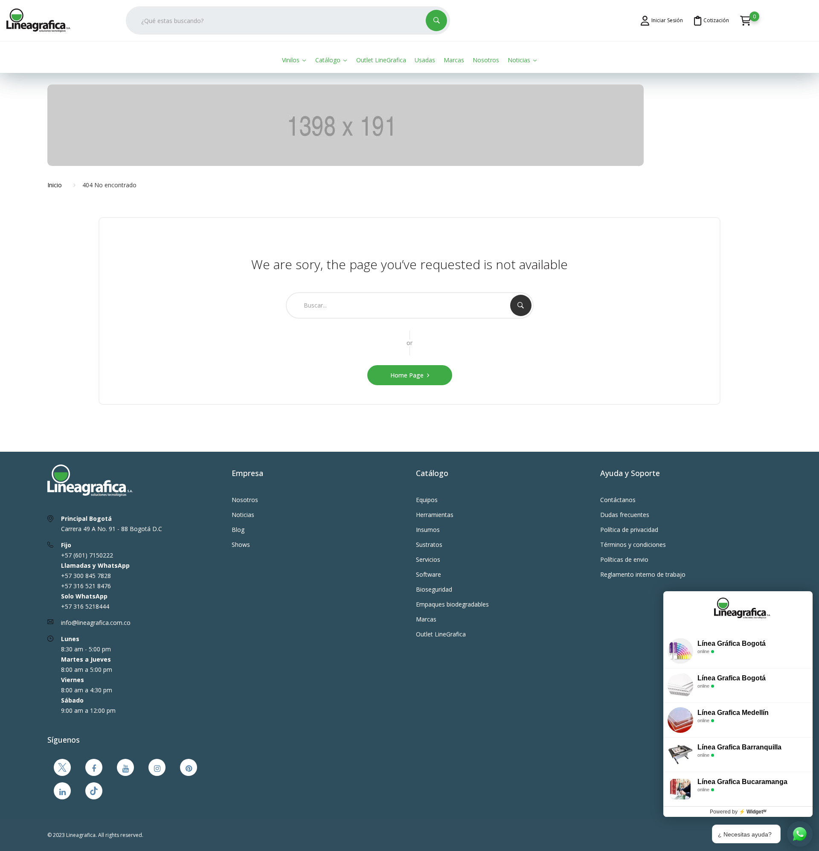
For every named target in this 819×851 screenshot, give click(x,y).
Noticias (243, 515)
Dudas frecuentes (624, 515)
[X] (62, 767)
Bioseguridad (434, 589)
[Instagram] (157, 767)
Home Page (407, 375)
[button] (745, 20)
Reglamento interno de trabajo (642, 574)
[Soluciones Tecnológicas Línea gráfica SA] (42, 20)
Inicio (54, 185)
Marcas (426, 619)
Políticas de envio (624, 559)
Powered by (738, 812)
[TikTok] (93, 790)
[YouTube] (125, 767)
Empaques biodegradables (452, 604)
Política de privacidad (629, 530)
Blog (238, 530)
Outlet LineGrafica (441, 634)
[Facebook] (93, 767)
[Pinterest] (188, 767)
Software (428, 574)
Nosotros (245, 500)
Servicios (428, 559)
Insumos (428, 530)
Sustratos (429, 544)
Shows (241, 544)
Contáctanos (618, 500)
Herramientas (434, 515)
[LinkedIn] (62, 790)
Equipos (427, 500)
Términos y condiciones (633, 544)
